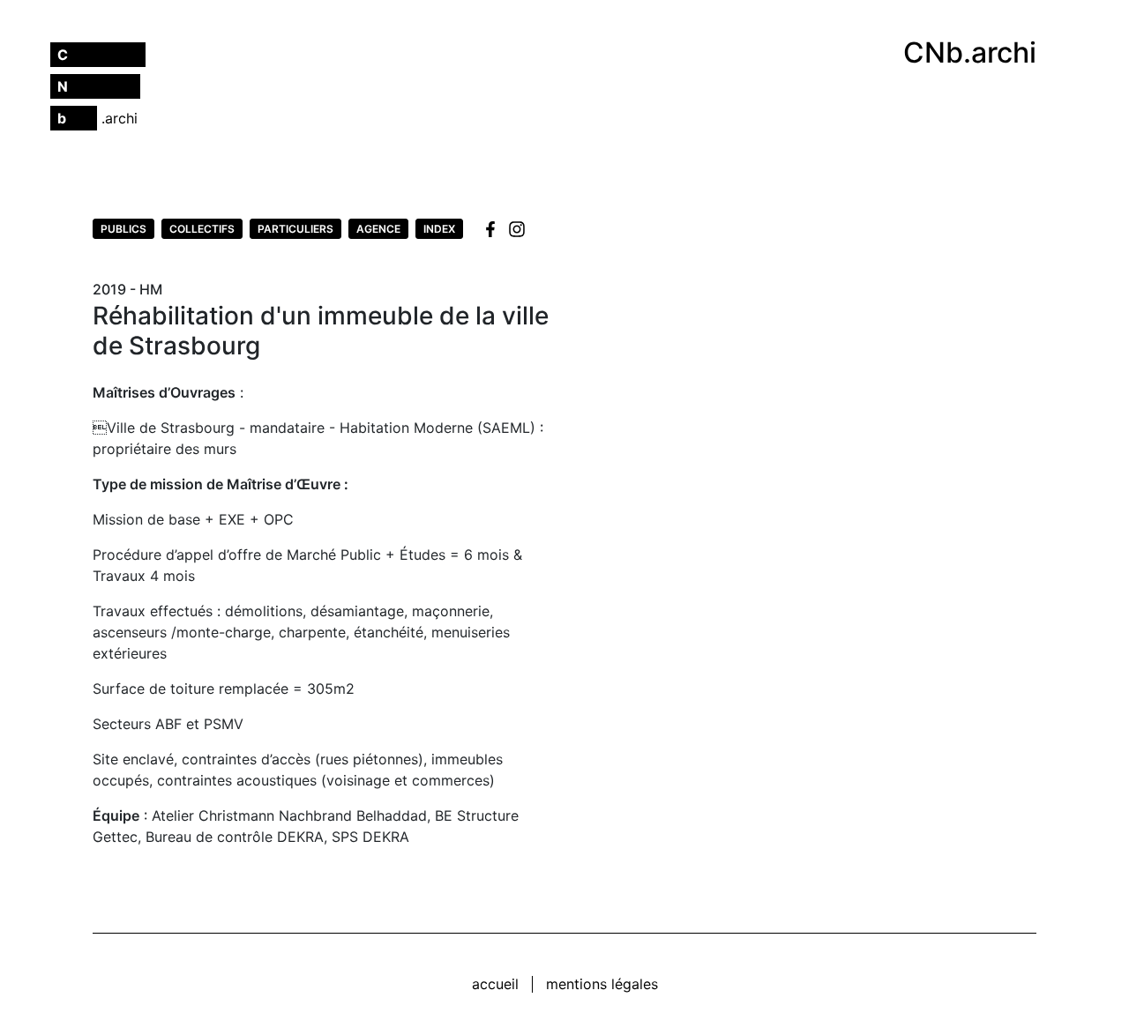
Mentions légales (602, 984)
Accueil (495, 984)
